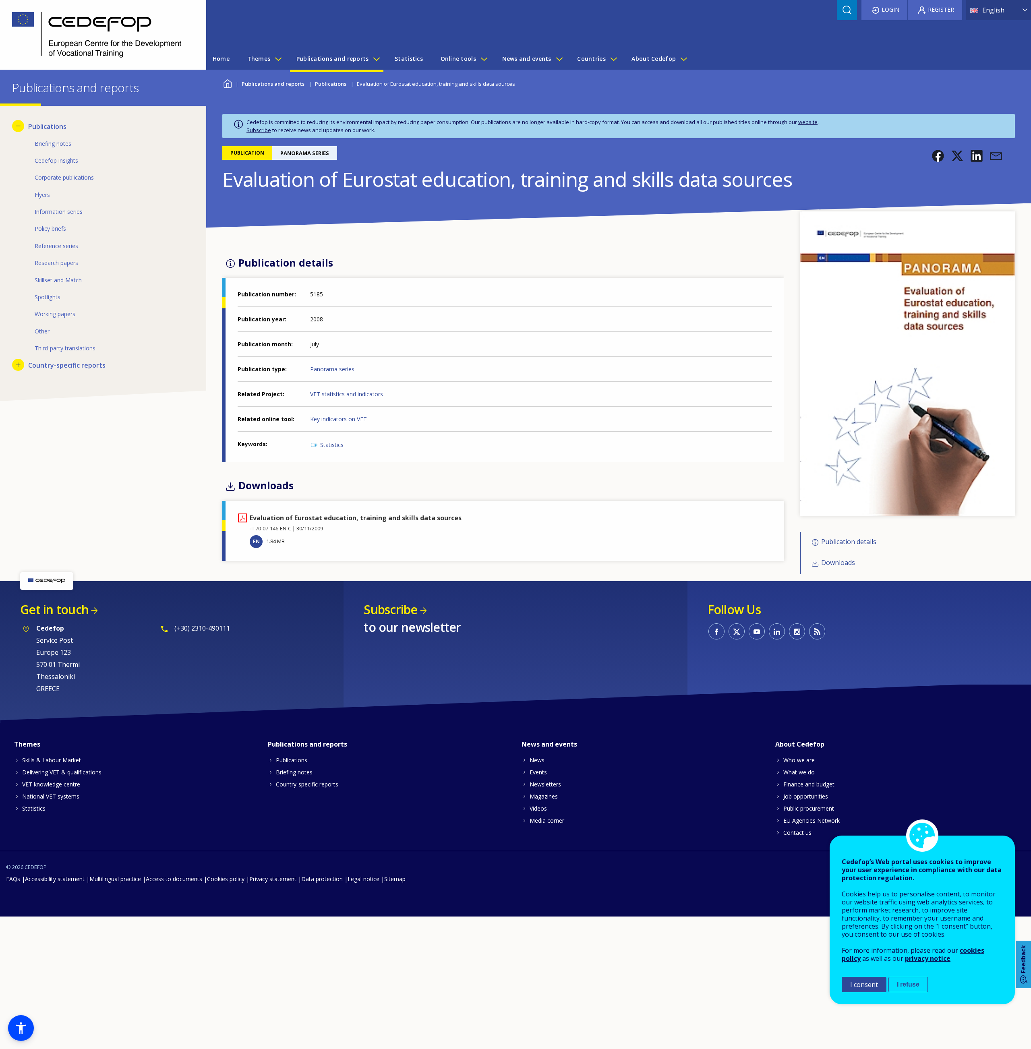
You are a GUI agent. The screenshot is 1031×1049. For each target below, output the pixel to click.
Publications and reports (273, 83)
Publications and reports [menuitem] (332, 58)
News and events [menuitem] (526, 58)
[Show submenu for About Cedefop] (683, 59)
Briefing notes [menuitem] (53, 143)
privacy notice (927, 958)
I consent (864, 984)
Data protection (322, 879)
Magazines (544, 796)
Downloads (838, 563)
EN (256, 541)
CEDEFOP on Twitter (737, 631)
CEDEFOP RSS (817, 631)
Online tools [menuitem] (458, 58)
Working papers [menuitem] (55, 314)
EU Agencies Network (811, 820)
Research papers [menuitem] (56, 263)
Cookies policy (225, 879)
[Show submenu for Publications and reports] (376, 59)
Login (890, 9)
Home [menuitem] (221, 58)
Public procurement (808, 808)
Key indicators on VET (338, 419)
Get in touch (54, 609)
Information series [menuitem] (59, 211)
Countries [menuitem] (591, 58)
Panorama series (332, 369)
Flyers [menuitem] (42, 195)
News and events (549, 744)
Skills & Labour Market (51, 760)
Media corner (547, 820)
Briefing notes (294, 772)
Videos (538, 808)
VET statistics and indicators (346, 394)
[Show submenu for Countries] (613, 59)
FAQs (13, 879)
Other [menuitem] (42, 331)
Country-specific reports (307, 784)
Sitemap (395, 879)
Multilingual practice (115, 879)
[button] (938, 156)
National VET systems (50, 796)
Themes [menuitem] (259, 58)
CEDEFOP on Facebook (716, 631)
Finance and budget (808, 784)
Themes (27, 744)
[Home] (97, 35)
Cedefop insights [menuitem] (56, 160)
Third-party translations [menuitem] (65, 348)
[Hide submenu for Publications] (18, 126)
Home (227, 83)
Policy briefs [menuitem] (50, 228)
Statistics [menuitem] (409, 58)
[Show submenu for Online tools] (483, 59)
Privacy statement (272, 879)
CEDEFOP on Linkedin (777, 631)
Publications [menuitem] (47, 126)
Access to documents (174, 879)
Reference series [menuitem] (56, 246)
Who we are (799, 760)
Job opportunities (805, 796)
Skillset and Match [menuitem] (58, 280)
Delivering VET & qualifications (61, 772)
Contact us (797, 832)
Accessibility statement (55, 879)
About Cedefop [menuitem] (653, 58)
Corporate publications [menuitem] (64, 177)
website (808, 122)
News (537, 760)
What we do (799, 772)
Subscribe (258, 130)
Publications (330, 83)
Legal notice (363, 879)
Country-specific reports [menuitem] (67, 365)
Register (941, 9)
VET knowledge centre (51, 784)
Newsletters (545, 784)
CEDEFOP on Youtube (757, 631)
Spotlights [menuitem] (47, 297)
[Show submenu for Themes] (278, 59)
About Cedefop (799, 744)
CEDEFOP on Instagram (797, 631)
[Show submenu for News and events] (559, 59)
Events (538, 772)
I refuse (908, 984)
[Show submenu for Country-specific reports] (18, 365)
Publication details (848, 541)
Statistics (332, 445)
